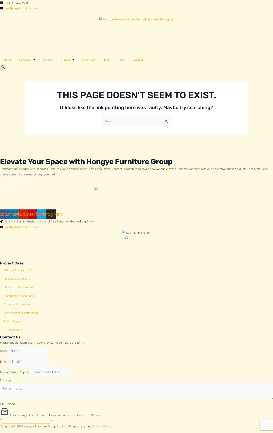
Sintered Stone (13, 330)
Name (4, 351)
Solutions (25, 59)
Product (48, 59)
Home (8, 59)
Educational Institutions (19, 296)
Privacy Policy (102, 426)
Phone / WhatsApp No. (15, 372)
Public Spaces (13, 321)
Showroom (89, 59)
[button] (3, 67)
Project (65, 59)
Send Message (25, 420)
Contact (138, 59)
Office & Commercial (17, 270)
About (121, 59)
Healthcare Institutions (18, 287)
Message (6, 380)
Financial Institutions (17, 304)
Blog (107, 59)
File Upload (7, 404)
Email (4, 361)
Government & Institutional (21, 313)
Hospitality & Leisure (17, 278)
